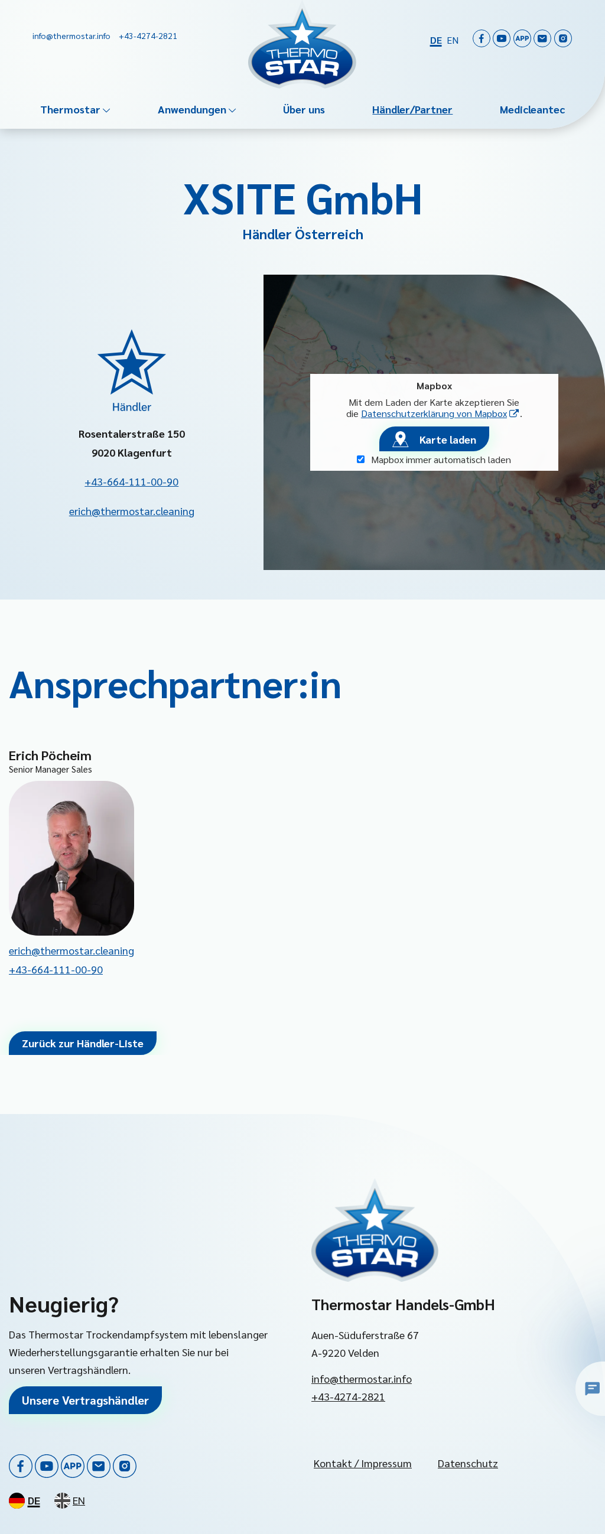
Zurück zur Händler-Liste (83, 1043)
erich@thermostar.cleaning (131, 510)
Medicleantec (532, 109)
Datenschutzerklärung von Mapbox (440, 413)
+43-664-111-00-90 (131, 481)
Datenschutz (468, 1463)
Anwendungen (192, 109)
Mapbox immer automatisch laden (440, 459)
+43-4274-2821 (348, 1396)
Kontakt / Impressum (363, 1463)
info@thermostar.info (361, 1378)
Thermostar (70, 109)
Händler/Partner (412, 109)
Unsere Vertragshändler (85, 1400)
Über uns (304, 109)
